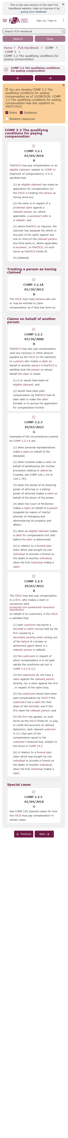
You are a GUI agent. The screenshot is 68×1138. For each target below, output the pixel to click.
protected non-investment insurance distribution (32, 608)
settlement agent (23, 646)
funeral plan (44, 546)
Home (8, 47)
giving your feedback (33, 11)
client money (35, 629)
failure (25, 641)
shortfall (18, 629)
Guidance (30, 112)
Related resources (22, 118)
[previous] (18, 78)
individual (19, 554)
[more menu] (63, 20)
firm (17, 600)
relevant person (22, 212)
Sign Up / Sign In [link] (46, 20)
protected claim (22, 207)
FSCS (17, 165)
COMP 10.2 (35, 745)
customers (28, 656)
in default (19, 220)
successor (35, 216)
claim (44, 361)
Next (42, 833)
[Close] (63, 4)
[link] (19, 20)
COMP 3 (10, 51)
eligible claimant (20, 169)
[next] (50, 78)
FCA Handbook (28, 47)
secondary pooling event (28, 637)
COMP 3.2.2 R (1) (24, 668)
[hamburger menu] (5, 20)
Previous (26, 833)
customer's (20, 742)
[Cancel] (63, 85)
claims (44, 470)
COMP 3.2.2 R (22, 440)
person (48, 193)
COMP (49, 47)
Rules (13, 112)
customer (30, 625)
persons (40, 299)
